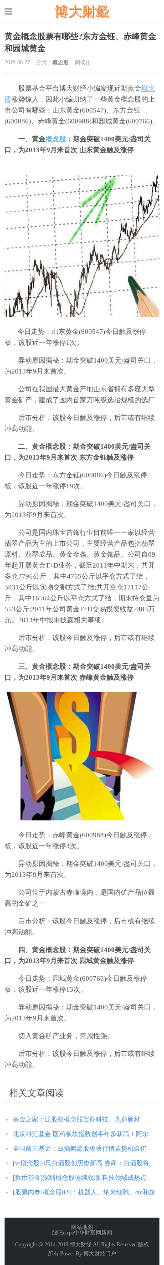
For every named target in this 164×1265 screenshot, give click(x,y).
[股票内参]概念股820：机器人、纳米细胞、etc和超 (84, 1192)
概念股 (60, 62)
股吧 (57, 1232)
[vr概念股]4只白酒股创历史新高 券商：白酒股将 (81, 1163)
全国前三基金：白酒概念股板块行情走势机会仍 (80, 1148)
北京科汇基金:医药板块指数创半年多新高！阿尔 (81, 1134)
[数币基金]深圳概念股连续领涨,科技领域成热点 (80, 1177)
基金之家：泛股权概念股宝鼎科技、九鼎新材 (76, 1119)
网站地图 (82, 1227)
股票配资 (82, 11)
